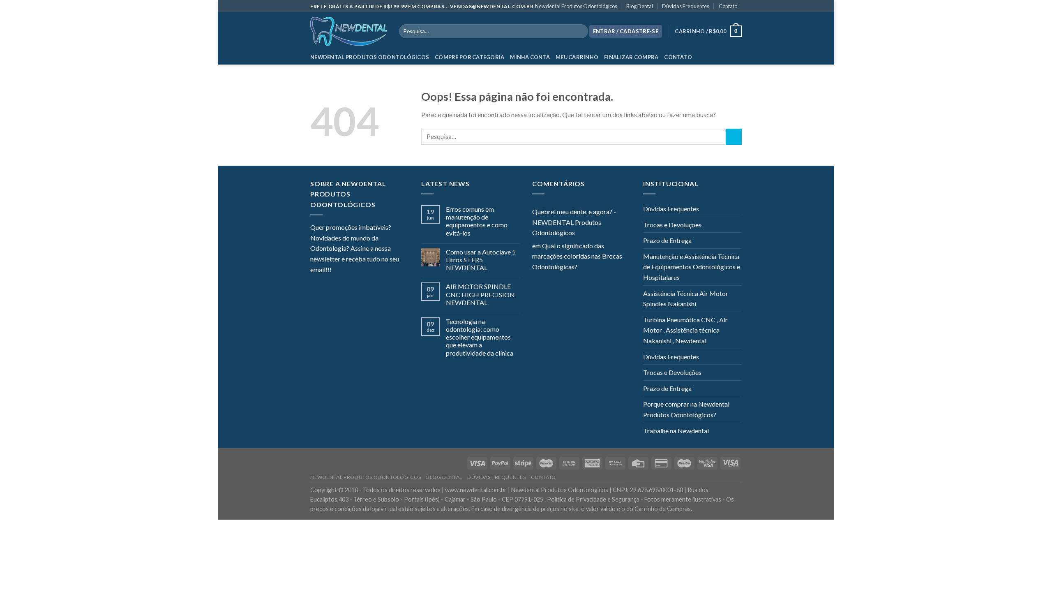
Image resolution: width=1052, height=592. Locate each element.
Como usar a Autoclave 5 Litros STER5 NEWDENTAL (481, 259)
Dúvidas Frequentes (685, 6)
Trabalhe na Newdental (676, 431)
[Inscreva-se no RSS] (388, 270)
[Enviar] (734, 137)
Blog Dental (639, 6)
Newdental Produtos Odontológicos (576, 6)
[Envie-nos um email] (368, 270)
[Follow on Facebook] (338, 270)
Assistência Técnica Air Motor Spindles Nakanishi (685, 298)
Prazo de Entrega (667, 240)
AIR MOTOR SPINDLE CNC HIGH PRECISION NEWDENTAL (480, 294)
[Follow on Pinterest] (378, 270)
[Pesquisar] (580, 31)
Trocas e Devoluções (672, 225)
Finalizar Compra (631, 57)
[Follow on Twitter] (358, 270)
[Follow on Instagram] (348, 270)
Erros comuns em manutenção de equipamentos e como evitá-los (477, 221)
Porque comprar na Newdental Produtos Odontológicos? (686, 409)
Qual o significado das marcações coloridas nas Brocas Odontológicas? (577, 256)
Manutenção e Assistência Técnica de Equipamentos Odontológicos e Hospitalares (691, 266)
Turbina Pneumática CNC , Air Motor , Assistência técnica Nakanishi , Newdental (685, 330)
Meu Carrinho (577, 57)
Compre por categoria (469, 57)
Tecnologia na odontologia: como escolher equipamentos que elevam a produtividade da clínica (479, 337)
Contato (728, 6)
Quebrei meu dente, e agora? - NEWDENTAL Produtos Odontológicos (574, 222)
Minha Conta (530, 57)
